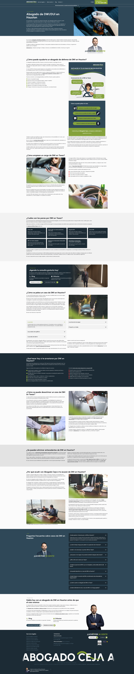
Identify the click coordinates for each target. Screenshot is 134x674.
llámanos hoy (100, 338)
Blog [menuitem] (56, 2)
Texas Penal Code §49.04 (77, 166)
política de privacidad (91, 664)
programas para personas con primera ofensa (81, 410)
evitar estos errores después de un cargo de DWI (82, 360)
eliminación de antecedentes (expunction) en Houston (46, 445)
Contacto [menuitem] (60, 2)
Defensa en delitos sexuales (31, 648)
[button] (36, 233)
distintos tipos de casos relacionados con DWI (78, 501)
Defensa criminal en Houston (32, 638)
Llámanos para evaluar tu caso (61, 606)
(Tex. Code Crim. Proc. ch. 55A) (92, 451)
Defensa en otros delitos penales (32, 646)
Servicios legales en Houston (32, 636)
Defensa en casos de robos (31, 643)
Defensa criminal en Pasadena (32, 649)
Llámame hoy (29, 47)
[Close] (50, 669)
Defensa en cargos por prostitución (33, 641)
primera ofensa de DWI (38, 140)
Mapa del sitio (97, 664)
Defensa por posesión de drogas (32, 644)
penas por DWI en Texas (33, 226)
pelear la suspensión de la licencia (43, 338)
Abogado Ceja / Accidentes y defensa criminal (37, 600)
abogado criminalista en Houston (39, 39)
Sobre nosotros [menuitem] (50, 2)
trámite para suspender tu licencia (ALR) (51, 73)
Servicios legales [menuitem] (41, 2)
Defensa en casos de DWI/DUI (32, 639)
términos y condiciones (82, 664)
